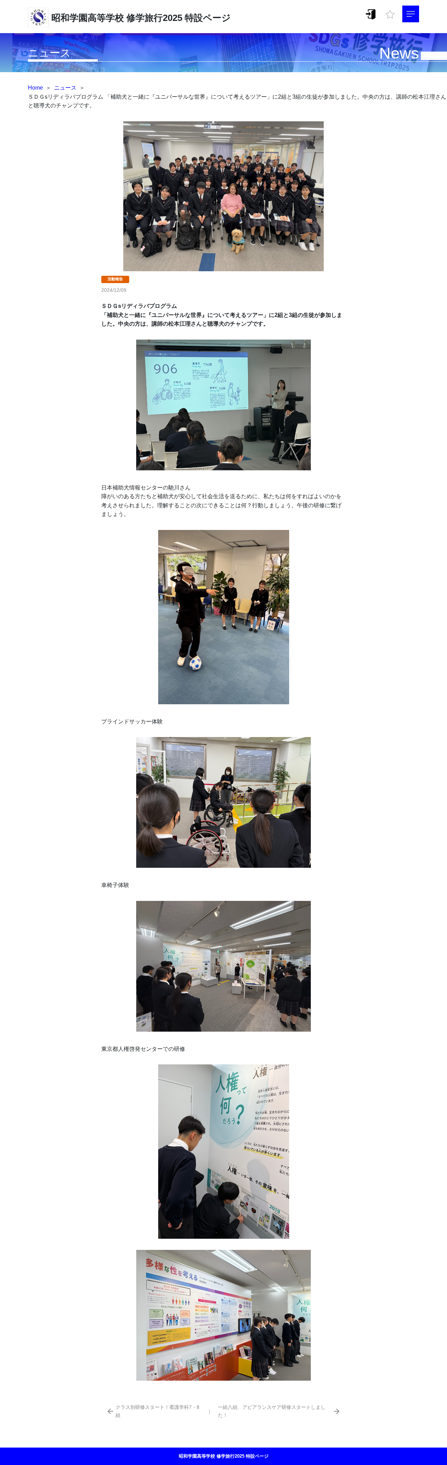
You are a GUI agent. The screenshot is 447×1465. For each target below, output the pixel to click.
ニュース (65, 88)
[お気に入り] (390, 13)
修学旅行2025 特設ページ (178, 18)
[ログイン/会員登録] (371, 13)
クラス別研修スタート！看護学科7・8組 (157, 1411)
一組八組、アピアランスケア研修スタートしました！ (271, 1411)
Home (35, 88)
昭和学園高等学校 (87, 18)
